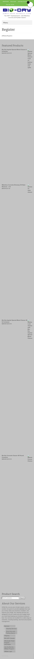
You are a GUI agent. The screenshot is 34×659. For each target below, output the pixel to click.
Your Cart (10, 4)
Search (22, 598)
